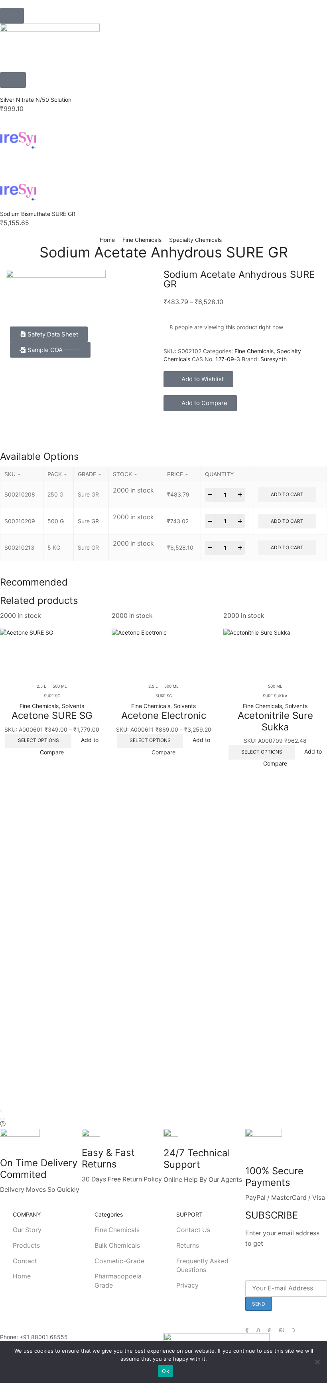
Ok (165, 1371)
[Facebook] (247, 1330)
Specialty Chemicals (195, 239)
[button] (12, 16)
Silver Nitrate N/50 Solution (35, 99)
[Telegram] (293, 1330)
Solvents (73, 705)
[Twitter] (258, 1330)
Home (107, 239)
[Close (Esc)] (1, 1111)
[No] (317, 1362)
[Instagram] (270, 1330)
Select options (38, 740)
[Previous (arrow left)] (1, 1119)
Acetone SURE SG (52, 715)
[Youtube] (281, 1330)
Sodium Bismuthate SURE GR (37, 213)
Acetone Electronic (163, 715)
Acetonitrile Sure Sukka (275, 721)
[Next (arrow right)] (4, 1119)
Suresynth (273, 359)
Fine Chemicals (142, 239)
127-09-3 (227, 359)
